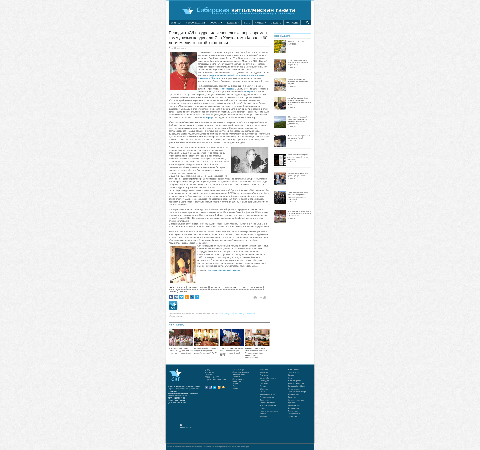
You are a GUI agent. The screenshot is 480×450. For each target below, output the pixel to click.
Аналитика (264, 372)
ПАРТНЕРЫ (209, 375)
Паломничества (294, 405)
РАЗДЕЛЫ (232, 23)
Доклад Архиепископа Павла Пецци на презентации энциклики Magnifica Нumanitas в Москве (299, 101)
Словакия (244, 287)
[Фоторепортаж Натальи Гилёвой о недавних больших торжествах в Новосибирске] (181, 339)
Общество (264, 389)
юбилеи (173, 291)
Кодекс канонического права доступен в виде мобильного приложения (298, 157)
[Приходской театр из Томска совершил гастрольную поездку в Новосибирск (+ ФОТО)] (232, 339)
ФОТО (247, 23)
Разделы (235, 384)
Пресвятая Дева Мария (296, 386)
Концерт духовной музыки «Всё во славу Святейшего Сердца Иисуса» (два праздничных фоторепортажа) (256, 352)
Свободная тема (294, 414)
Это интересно (293, 408)
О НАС (207, 370)
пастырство (215, 287)
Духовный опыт (293, 394)
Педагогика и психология (269, 411)
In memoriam (292, 416)
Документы (264, 375)
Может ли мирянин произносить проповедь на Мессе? (299, 137)
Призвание (292, 397)
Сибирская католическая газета (223, 271)
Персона (263, 386)
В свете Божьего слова (296, 383)
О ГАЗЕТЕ (276, 23)
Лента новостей (238, 379)
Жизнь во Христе (294, 381)
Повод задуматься (267, 397)
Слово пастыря (238, 370)
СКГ (172, 48)
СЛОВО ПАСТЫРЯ (195, 23)
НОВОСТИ (215, 23)
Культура (263, 416)
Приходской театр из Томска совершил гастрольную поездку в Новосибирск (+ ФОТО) (231, 351)
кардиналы (193, 287)
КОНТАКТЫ (292, 23)
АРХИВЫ (259, 23)
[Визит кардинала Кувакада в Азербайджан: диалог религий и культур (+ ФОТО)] (206, 339)
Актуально (264, 370)
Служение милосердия (296, 400)
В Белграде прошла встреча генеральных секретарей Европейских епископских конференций (298, 196)
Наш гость (264, 383)
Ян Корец (248, 91)
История (263, 414)
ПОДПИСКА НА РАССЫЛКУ (215, 380)
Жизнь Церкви (293, 370)
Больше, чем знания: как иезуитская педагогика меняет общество (298, 81)
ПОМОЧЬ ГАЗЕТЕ (212, 377)
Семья (262, 392)
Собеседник (264, 381)
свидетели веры (230, 287)
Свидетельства (293, 372)
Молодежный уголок (268, 394)
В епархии (236, 377)
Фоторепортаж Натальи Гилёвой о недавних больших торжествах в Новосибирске (181, 350)
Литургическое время (240, 372)
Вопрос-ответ (293, 411)
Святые (290, 378)
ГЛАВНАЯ (176, 23)
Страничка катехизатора (297, 392)
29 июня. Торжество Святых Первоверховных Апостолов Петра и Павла (298, 63)
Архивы (235, 388)
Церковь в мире (238, 374)
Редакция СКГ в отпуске (296, 41)
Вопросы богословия (268, 378)
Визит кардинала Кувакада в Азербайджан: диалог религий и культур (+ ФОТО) (206, 350)
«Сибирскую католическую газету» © (238, 313)
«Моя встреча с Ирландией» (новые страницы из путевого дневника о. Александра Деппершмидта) (298, 120)
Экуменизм (292, 403)
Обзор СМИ (236, 381)
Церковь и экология (267, 403)
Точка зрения (265, 400)
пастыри (203, 287)
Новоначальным (294, 389)
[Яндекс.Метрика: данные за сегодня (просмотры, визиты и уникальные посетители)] (185, 426)
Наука (262, 408)
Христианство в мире (268, 405)
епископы (181, 287)
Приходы (291, 375)
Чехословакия (227, 89)
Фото (234, 386)
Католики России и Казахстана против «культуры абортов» (298, 175)
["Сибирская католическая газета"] (239, 10)
